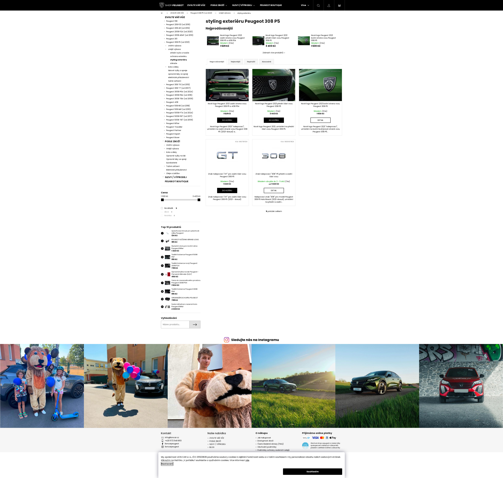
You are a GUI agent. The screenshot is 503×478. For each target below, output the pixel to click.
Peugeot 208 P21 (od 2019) (178, 24)
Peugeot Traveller (174, 127)
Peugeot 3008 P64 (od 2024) (179, 91)
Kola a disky (171, 152)
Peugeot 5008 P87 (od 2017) (179, 116)
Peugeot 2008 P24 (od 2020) (179, 31)
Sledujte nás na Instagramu (255, 340)
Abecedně (266, 61)
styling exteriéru (178, 59)
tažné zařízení (174, 81)
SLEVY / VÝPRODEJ (176, 177)
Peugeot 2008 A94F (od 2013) (179, 35)
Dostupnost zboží (265, 441)
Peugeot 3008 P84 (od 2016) (179, 95)
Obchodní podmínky (266, 447)
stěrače (173, 63)
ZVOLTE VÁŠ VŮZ (175, 17)
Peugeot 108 (171, 21)
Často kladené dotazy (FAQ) (270, 444)
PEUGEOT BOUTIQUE (176, 181)
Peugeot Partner (173, 130)
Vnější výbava (172, 148)
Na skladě (170, 208)
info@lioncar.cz (172, 437)
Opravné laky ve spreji (176, 159)
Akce (168, 211)
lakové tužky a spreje (177, 70)
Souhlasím (313, 471)
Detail (320, 120)
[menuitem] (196, 5)
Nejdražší (251, 61)
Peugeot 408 (172, 102)
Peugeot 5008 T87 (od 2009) (179, 119)
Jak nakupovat (264, 438)
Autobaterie (171, 162)
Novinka (169, 215)
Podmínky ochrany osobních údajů (273, 450)
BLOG (211, 447)
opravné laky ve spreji (178, 74)
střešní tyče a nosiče (179, 52)
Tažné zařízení (173, 166)
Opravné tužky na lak (176, 155)
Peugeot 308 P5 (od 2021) (178, 42)
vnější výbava (174, 49)
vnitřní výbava (174, 45)
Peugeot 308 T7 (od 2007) (178, 88)
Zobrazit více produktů (273, 52)
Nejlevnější (235, 61)
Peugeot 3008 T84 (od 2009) (179, 98)
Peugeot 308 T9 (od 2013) (178, 84)
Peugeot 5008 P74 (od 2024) (179, 112)
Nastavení (167, 463)
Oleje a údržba (173, 173)
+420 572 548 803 (173, 440)
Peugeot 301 (171, 38)
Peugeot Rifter (172, 123)
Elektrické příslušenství (176, 170)
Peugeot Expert (173, 134)
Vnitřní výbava (172, 145)
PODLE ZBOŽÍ (172, 141)
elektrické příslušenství (178, 77)
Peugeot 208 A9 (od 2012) (178, 28)
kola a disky (173, 67)
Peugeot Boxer (173, 137)
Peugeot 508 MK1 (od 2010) (178, 109)
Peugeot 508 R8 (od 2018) (178, 105)
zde (247, 460)
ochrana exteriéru (178, 56)
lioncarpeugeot (172, 443)
